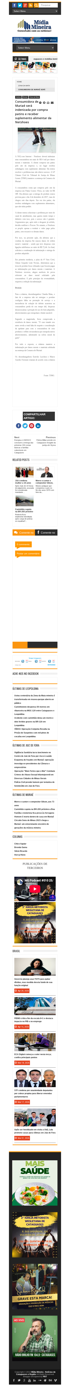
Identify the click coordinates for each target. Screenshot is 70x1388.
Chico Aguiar (20, 844)
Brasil (16, 951)
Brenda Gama (20, 847)
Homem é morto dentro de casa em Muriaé (34, 817)
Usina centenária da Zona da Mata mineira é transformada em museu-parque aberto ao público (34, 699)
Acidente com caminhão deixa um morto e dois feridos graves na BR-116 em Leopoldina (33, 722)
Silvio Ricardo (20, 851)
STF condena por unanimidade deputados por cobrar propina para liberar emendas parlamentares (33, 1093)
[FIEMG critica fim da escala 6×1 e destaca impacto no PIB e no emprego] (35, 1000)
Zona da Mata (24, 86)
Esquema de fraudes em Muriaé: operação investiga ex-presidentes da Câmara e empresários (34, 763)
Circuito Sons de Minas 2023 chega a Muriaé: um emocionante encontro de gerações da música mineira (31, 824)
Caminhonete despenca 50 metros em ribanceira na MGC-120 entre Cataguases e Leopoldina (34, 711)
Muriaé (25, 97)
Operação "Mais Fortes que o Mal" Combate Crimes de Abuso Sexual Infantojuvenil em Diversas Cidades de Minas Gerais (34, 775)
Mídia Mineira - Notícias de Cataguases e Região (36, 1373)
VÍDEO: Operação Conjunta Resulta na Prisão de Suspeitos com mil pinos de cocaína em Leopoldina (32, 733)
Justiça (18, 97)
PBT (45, 1376)
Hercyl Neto (19, 855)
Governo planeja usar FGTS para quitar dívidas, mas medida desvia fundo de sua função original (33, 982)
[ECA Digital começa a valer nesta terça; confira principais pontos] (35, 1036)
